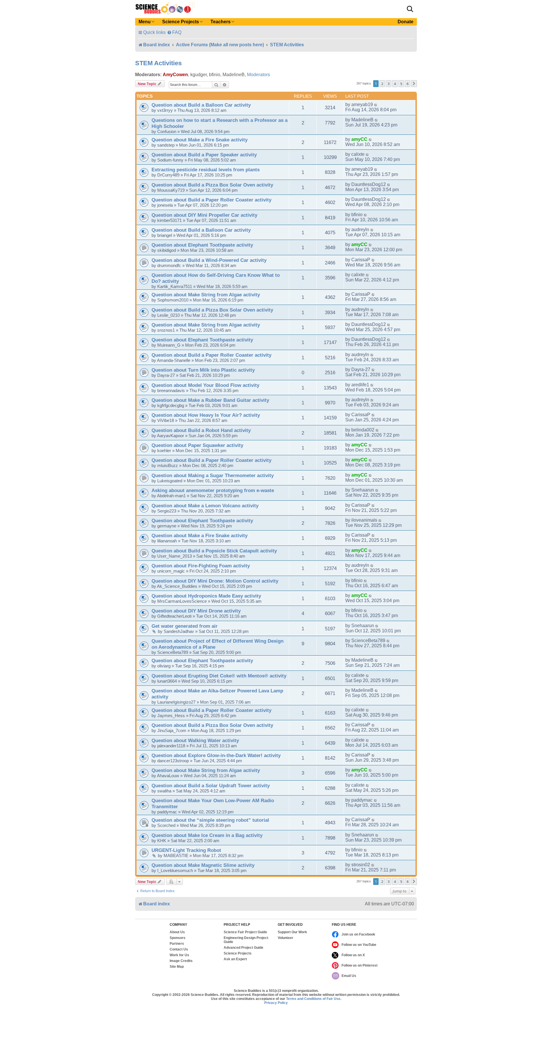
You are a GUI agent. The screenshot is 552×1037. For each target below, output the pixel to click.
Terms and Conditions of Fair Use (313, 999)
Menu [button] (145, 21)
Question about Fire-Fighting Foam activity (201, 566)
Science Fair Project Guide (245, 932)
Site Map (177, 967)
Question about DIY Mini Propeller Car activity (204, 215)
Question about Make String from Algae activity (206, 294)
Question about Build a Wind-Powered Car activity (209, 260)
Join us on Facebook (358, 934)
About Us (177, 932)
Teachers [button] (220, 21)
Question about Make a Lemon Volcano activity (205, 505)
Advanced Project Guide (243, 948)
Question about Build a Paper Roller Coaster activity (211, 200)
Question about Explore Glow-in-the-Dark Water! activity (216, 755)
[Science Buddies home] (165, 8)
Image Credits (181, 961)
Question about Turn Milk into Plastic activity (203, 370)
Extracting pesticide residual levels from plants (206, 169)
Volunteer (285, 938)
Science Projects (238, 953)
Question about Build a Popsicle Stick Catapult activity (214, 551)
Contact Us (179, 949)
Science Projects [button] (180, 21)
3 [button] (389, 83)
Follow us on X (353, 955)
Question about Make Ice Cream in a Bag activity (207, 835)
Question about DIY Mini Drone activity (196, 611)
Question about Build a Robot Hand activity (201, 430)
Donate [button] (405, 21)
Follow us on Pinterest (359, 965)
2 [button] (382, 83)
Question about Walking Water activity (195, 740)
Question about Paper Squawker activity (197, 445)
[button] (410, 8)
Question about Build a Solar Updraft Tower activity (211, 785)
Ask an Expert (235, 959)
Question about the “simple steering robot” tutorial (210, 820)
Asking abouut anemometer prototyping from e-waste (213, 490)
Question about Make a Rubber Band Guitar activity (210, 400)
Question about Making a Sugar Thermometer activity (213, 475)
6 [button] (408, 83)
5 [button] (401, 83)
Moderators (258, 74)
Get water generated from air (185, 626)
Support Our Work (292, 932)
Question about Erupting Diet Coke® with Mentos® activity (219, 676)
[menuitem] (174, 32)
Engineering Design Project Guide (246, 940)
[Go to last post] (376, 104)
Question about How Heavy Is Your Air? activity (206, 415)
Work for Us (179, 955)
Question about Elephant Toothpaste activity (202, 245)
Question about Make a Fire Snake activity (200, 140)
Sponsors (177, 938)
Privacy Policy (276, 1003)
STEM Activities (158, 63)
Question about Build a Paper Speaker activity (204, 155)
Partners (177, 944)
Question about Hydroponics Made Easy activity (206, 596)
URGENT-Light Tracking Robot (186, 850)
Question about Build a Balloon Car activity (201, 105)
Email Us (349, 976)
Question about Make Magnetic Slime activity (203, 865)
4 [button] (395, 83)
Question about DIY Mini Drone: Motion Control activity (215, 581)
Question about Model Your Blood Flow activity (205, 385)
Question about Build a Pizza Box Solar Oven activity (212, 185)
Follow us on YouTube (359, 945)
